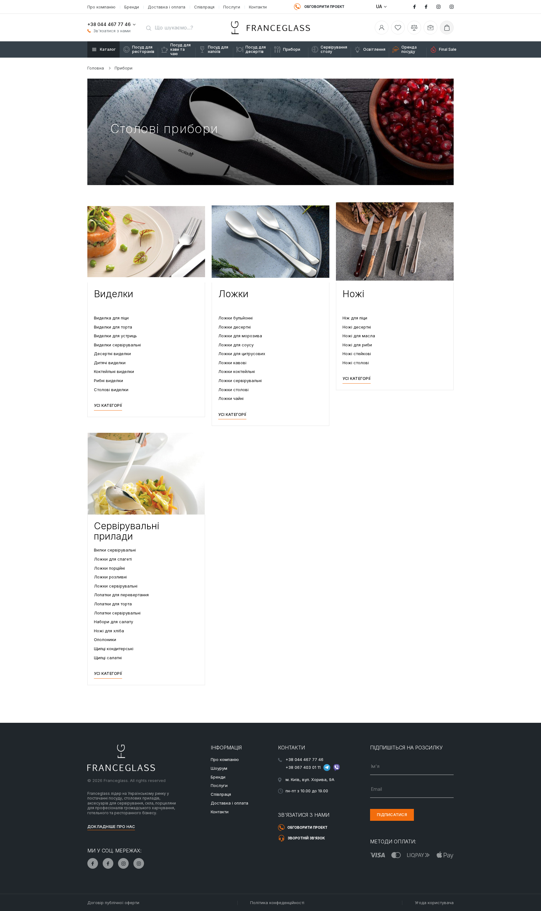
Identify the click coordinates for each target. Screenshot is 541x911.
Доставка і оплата (166, 6)
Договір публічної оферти (113, 902)
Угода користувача (434, 902)
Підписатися (392, 814)
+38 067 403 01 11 (303, 766)
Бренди (131, 6)
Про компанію (101, 6)
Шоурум (219, 768)
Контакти (258, 6)
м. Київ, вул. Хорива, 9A (310, 779)
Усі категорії (108, 405)
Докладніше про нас (111, 826)
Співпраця (204, 6)
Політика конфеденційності (277, 902)
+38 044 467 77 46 (109, 24)
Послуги (231, 6)
